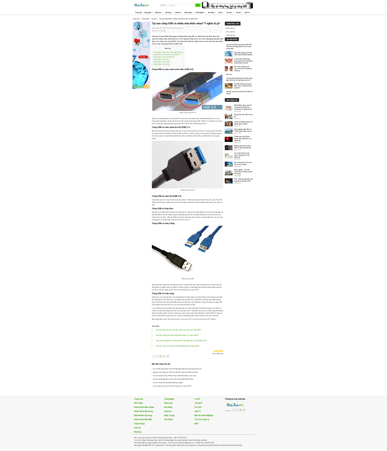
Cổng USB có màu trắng (161, 62)
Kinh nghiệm (200, 12)
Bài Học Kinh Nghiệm (204, 415)
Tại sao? (229, 12)
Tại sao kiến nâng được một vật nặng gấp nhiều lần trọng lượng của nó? (177, 369)
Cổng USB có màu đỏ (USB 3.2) (164, 57)
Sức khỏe (211, 12)
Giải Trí (198, 411)
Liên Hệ (137, 428)
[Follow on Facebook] (233, 410)
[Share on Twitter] (157, 356)
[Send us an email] (240, 410)
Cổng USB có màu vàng (161, 64)
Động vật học (230, 28)
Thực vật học (230, 32)
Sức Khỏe (168, 419)
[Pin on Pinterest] (164, 356)
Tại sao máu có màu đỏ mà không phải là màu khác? (178, 346)
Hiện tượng (188, 12)
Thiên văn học (230, 35)
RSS (196, 423)
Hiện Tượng (169, 415)
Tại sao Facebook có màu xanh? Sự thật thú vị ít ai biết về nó (181, 341)
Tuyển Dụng (139, 423)
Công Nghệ (169, 399)
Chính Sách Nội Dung (143, 411)
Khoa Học (168, 403)
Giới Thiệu (138, 403)
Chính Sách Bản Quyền (144, 407)
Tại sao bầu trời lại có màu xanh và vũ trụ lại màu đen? (178, 330)
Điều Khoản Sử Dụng (143, 415)
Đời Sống (168, 407)
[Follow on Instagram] (237, 410)
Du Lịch (198, 407)
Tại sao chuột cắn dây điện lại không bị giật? (168, 383)
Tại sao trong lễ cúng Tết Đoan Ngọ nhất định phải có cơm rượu (174, 376)
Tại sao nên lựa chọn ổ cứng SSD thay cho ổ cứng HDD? (172, 386)
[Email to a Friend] (160, 356)
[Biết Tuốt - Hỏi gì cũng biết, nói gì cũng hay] (145, 5)
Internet (177, 12)
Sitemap (137, 432)
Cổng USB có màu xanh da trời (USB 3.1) (167, 54)
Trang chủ (138, 12)
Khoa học (158, 12)
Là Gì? (197, 399)
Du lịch (238, 12)
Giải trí (247, 12)
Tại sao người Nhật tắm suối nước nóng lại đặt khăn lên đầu (173, 379)
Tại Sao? (198, 403)
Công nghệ (147, 12)
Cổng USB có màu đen (161, 59)
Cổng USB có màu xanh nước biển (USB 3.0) (168, 52)
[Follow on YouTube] (244, 410)
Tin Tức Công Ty (202, 419)
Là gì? (220, 12)
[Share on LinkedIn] (167, 356)
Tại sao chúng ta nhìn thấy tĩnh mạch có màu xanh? (177, 335)
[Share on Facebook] (153, 356)
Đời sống (168, 12)
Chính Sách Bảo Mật (143, 419)
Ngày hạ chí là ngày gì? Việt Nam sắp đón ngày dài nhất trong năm (175, 372)
